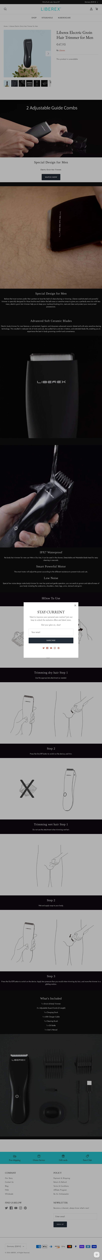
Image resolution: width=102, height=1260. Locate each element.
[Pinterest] (58, 648)
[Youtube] (51, 648)
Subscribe (51, 640)
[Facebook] (47, 648)
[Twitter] (44, 648)
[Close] (75, 605)
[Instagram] (55, 648)
